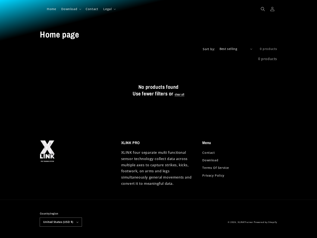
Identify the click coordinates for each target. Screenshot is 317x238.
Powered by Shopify (265, 222)
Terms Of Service (215, 168)
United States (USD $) (58, 222)
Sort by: (209, 49)
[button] (263, 9)
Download (210, 160)
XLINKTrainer (245, 222)
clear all (179, 94)
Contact (208, 153)
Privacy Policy (213, 175)
